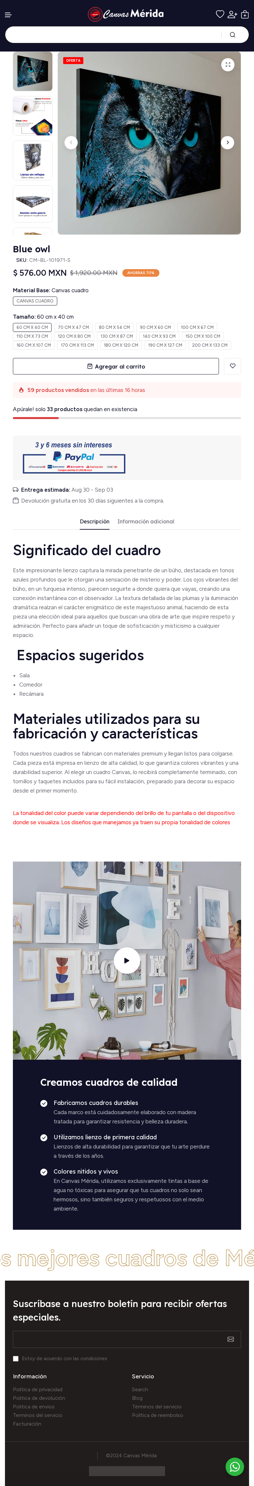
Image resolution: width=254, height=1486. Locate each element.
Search (140, 1389)
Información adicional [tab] (145, 521)
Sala (24, 675)
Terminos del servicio (38, 1415)
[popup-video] (127, 960)
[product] (227, 64)
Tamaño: (43, 316)
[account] (232, 14)
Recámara (32, 693)
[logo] (127, 14)
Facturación (27, 1424)
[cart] (245, 14)
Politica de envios (34, 1406)
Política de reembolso (157, 1415)
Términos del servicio (157, 1406)
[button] (8, 15)
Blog (137, 1398)
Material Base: (51, 290)
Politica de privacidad (38, 1389)
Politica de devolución (39, 1398)
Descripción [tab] (94, 521)
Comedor (30, 684)
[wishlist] (220, 14)
